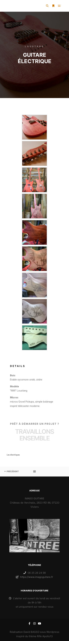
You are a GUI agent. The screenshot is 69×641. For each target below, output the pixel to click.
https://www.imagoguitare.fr (36, 577)
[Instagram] (34, 623)
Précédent (12, 471)
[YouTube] (39, 623)
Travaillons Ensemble (34, 435)
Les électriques (13, 455)
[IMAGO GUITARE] (7, 6)
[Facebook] (29, 623)
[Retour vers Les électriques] (34, 471)
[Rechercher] (47, 6)
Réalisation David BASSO (24, 631)
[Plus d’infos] (53, 6)
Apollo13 (47, 636)
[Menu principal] (59, 6)
